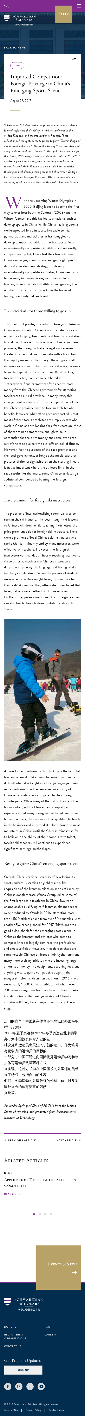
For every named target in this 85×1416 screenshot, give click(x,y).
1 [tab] (34, 1214)
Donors (10, 1327)
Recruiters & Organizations (15, 1336)
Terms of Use (11, 1410)
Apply (63, 14)
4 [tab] (50, 1214)
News (17, 65)
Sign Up (23, 1370)
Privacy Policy (33, 1410)
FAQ (47, 1327)
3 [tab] (45, 1214)
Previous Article (22, 1140)
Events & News (62, 1264)
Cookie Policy (56, 1410)
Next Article (67, 1140)
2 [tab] (39, 1214)
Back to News (15, 48)
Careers (51, 1335)
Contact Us (12, 1346)
